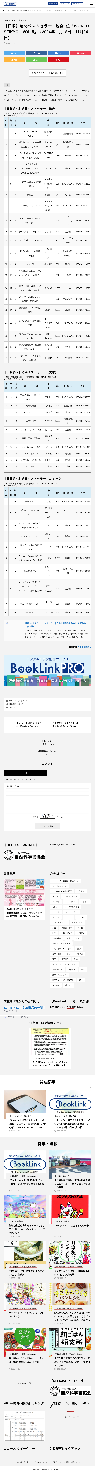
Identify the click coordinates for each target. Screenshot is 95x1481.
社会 (76, 959)
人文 (54, 928)
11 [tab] (32, 903)
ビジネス (81, 917)
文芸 (77, 938)
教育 (68, 938)
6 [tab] (21, 903)
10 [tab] (30, 903)
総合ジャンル (57, 970)
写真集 (80, 928)
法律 (68, 954)
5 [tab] (19, 903)
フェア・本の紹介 (59, 923)
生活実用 (65, 959)
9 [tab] (28, 903)
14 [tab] (39, 903)
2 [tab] (12, 903)
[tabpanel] (24, 899)
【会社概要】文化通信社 (23, 1462)
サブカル (55, 917)
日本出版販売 (83, 647)
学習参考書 (56, 938)
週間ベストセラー (19, 704)
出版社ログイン (77, 3)
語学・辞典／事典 (59, 975)
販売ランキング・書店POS (18, 701)
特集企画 (79, 954)
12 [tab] (34, 903)
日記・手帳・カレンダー (61, 949)
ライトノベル (77, 923)
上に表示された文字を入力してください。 (47, 817)
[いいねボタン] (7, 85)
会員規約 (54, 1462)
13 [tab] (36, 903)
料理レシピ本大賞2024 (61, 943)
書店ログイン (65, 3)
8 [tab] (25, 903)
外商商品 (81, 933)
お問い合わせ (75, 1462)
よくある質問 (64, 1462)
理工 (54, 959)
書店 (79, 949)
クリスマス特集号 (72, 907)
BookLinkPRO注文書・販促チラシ (65, 881)
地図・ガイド (67, 933)
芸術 (83, 970)
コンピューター (71, 912)
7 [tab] (23, 903)
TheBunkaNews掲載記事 (62, 891)
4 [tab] (16, 903)
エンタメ (55, 907)
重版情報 (68, 985)
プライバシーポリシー (41, 1462)
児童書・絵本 (67, 928)
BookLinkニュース (59, 886)
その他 (55, 896)
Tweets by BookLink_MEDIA (62, 845)
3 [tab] (14, 903)
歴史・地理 (56, 954)
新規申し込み (53, 3)
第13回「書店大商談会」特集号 (64, 964)
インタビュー (70, 902)
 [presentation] (89, 1087)
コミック (55, 912)
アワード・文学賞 (70, 896)
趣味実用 (55, 985)
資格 (81, 980)
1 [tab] (10, 903)
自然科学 (72, 970)
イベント (55, 902)
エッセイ (84, 902)
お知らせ (80, 891)
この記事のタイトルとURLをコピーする (47, 73)
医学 (54, 933)
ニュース (68, 917)
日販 (10, 704)
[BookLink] (9, 3)
